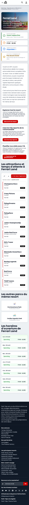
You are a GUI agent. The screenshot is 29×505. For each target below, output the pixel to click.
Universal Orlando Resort (9, 455)
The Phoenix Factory (7, 444)
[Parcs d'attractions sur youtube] (6, 490)
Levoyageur (5, 442)
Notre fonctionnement (8, 465)
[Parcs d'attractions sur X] (19, 490)
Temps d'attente (6, 430)
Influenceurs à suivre (7, 496)
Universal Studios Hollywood (10, 458)
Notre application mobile (9, 432)
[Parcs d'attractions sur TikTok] (22, 490)
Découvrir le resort (10, 121)
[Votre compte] (25, 2)
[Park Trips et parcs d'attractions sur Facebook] (2, 490)
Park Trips (3, 8)
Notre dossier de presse (8, 469)
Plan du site (4, 434)
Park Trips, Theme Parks (9, 501)
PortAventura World (6, 9)
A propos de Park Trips (8, 467)
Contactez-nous (6, 470)
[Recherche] (22, 2)
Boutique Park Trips (7, 436)
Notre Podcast (5, 437)
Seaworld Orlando (7, 456)
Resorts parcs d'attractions (14, 8)
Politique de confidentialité (9, 474)
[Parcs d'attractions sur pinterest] (25, 490)
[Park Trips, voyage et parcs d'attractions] (5, 2)
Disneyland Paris (6, 460)
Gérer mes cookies (7, 472)
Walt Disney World (7, 453)
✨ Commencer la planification (10, 156)
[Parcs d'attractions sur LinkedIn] (12, 490)
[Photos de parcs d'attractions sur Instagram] (9, 490)
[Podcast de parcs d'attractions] (16, 490)
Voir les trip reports (10, 140)
